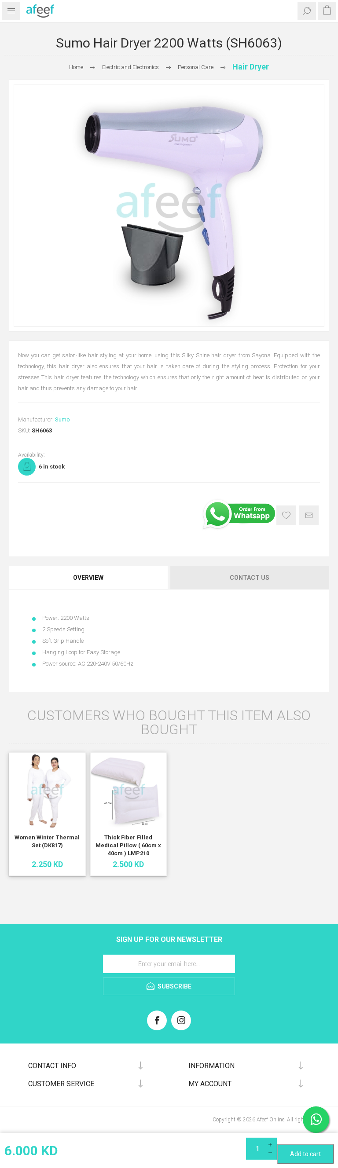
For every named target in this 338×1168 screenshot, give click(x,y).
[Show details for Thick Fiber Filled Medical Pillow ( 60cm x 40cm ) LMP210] (129, 791)
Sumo (62, 419)
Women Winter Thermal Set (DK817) (47, 841)
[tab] (89, 577)
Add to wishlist (286, 515)
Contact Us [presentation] (249, 577)
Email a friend (309, 515)
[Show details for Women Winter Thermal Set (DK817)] (47, 791)
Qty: (282, 1141)
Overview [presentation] (88, 577)
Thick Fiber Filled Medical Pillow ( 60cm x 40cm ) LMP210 (128, 845)
